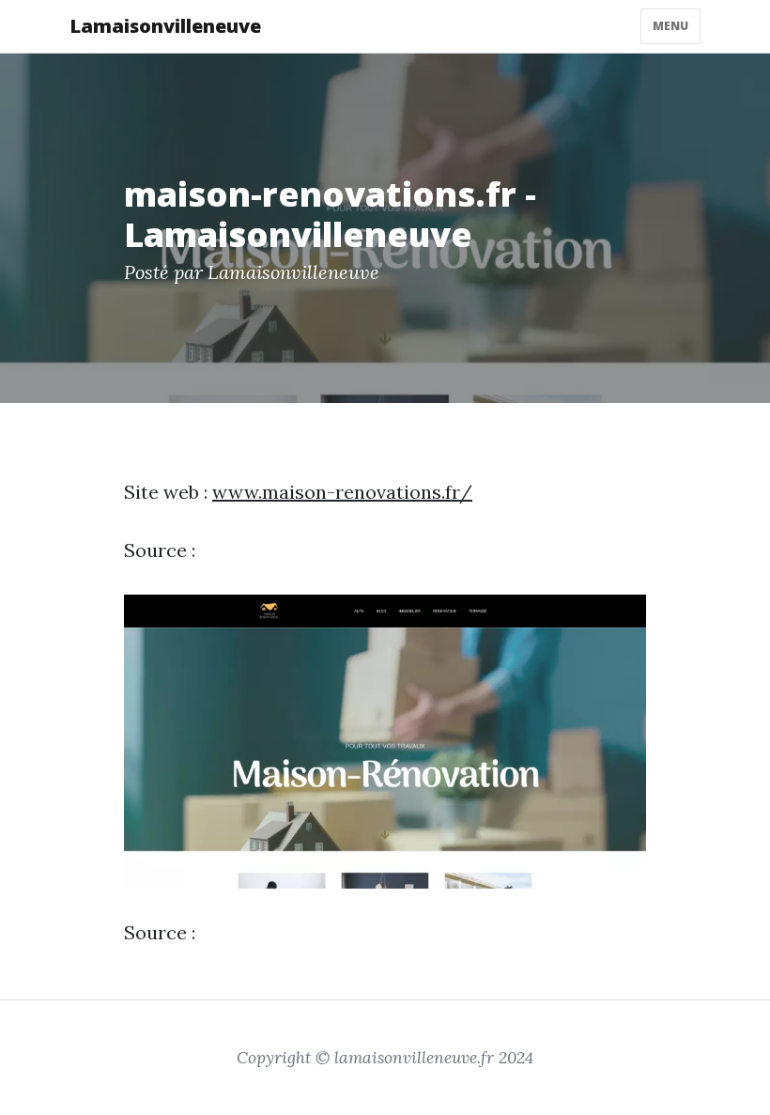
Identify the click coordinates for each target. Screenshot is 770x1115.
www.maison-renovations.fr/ (342, 491)
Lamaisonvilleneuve (165, 26)
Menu (670, 26)
